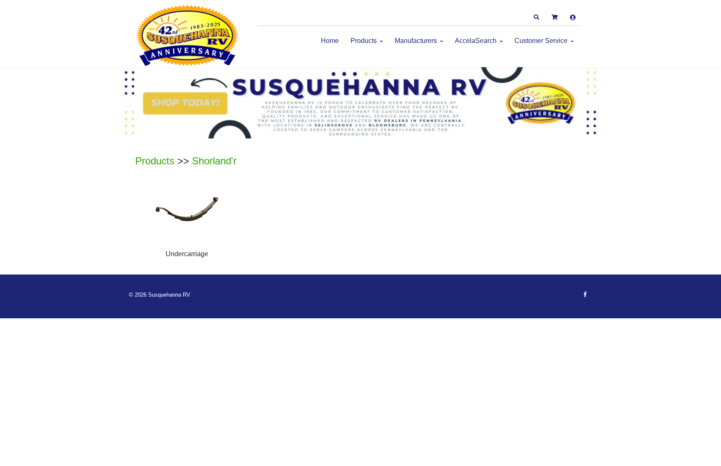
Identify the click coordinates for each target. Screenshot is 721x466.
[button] (536, 17)
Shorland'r (214, 160)
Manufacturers (416, 40)
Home (330, 40)
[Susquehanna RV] (187, 35)
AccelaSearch (476, 40)
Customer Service (540, 40)
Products (363, 40)
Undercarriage (187, 253)
